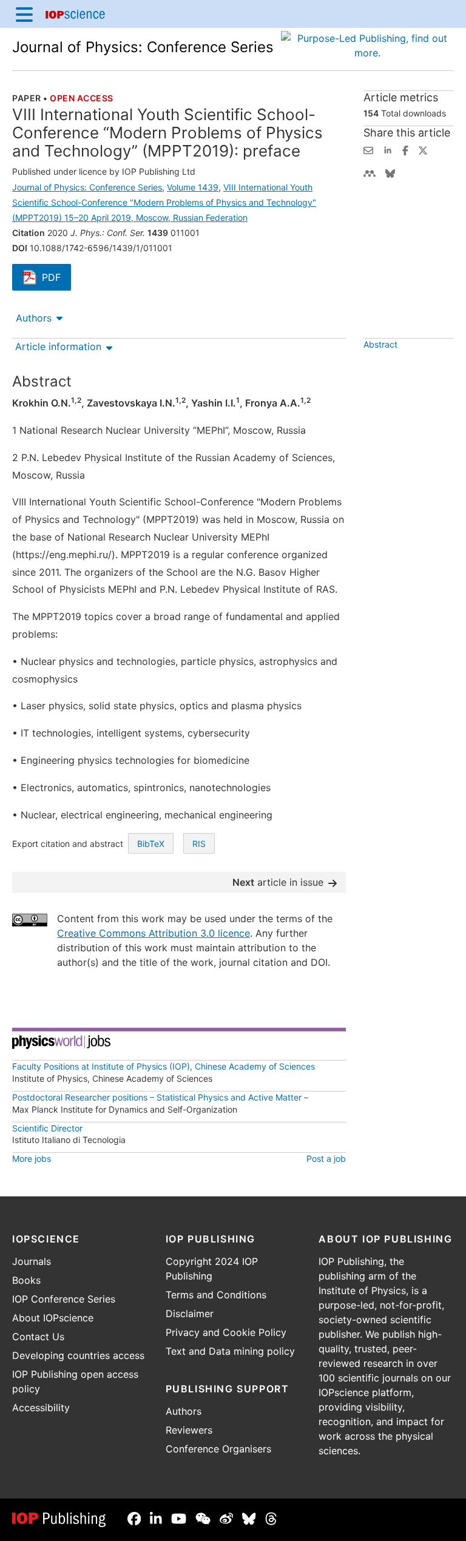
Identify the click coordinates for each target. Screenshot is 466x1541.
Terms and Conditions (216, 1295)
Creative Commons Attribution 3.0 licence (153, 933)
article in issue (277, 882)
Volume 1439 (192, 187)
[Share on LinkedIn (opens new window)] (388, 149)
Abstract (380, 344)
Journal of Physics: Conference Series (143, 47)
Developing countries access (78, 1355)
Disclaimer (190, 1313)
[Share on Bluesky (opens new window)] (390, 172)
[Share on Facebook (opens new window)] (405, 149)
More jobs (31, 1158)
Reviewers (189, 1430)
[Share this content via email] (368, 149)
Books (26, 1280)
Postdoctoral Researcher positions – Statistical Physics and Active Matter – (160, 1097)
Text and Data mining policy (230, 1351)
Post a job (326, 1158)
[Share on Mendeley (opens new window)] (369, 172)
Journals (31, 1261)
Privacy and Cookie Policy (226, 1332)
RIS (199, 843)
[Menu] (24, 14)
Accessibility (41, 1407)
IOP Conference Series (63, 1299)
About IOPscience (52, 1318)
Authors (34, 318)
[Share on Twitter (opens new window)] (423, 149)
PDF (56, 278)
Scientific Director (47, 1128)
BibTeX (150, 843)
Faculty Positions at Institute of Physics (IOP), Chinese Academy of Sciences (163, 1066)
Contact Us (38, 1336)
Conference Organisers (218, 1449)
